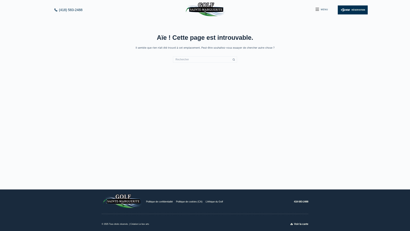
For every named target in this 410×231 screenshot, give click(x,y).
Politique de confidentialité (159, 201)
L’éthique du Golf (214, 201)
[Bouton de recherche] (234, 59)
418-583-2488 (301, 201)
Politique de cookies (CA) (189, 201)
